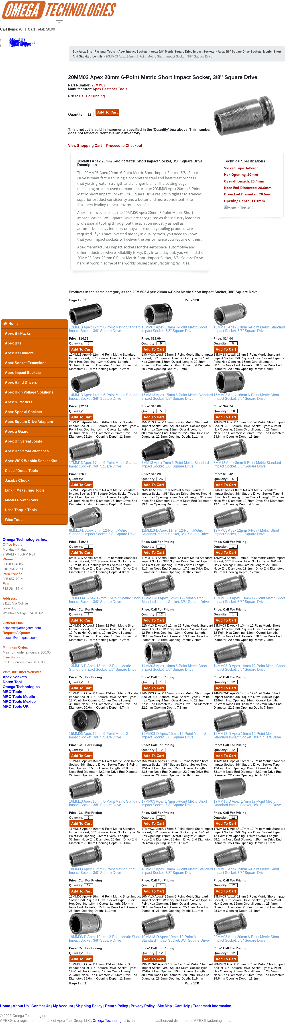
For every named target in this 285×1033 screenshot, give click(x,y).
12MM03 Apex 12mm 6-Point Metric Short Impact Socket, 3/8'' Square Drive (246, 532)
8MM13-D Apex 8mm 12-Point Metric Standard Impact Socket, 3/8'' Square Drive (102, 532)
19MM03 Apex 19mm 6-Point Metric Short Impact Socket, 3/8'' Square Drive (246, 871)
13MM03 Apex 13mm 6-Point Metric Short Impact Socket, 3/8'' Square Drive (174, 329)
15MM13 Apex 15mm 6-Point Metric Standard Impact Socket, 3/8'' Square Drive (177, 396)
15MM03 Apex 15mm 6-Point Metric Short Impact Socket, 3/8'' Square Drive (101, 735)
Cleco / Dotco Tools (21, 471)
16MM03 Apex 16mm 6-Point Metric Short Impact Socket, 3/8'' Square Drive (246, 396)
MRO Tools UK (15, 706)
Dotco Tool (12, 682)
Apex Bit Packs (18, 333)
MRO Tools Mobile (19, 696)
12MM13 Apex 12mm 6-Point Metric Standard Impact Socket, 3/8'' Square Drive (104, 329)
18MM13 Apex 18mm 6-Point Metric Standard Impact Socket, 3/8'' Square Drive (177, 871)
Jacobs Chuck (17, 480)
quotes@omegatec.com (20, 637)
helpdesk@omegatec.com (22, 628)
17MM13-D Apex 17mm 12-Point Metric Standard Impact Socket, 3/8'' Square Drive (247, 803)
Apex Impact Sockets (23, 373)
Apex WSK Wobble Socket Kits (31, 461)
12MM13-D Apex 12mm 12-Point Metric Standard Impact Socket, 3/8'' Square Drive (175, 600)
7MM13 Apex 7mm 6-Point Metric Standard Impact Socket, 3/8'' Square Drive (175, 464)
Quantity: (75, 114)
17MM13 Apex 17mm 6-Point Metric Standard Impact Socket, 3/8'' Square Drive (104, 464)
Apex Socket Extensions (26, 363)
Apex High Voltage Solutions (29, 392)
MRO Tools (12, 691)
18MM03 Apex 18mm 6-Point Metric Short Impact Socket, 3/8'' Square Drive (101, 871)
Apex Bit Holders (19, 353)
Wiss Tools (14, 520)
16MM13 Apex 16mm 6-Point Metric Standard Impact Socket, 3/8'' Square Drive (104, 803)
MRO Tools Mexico (19, 701)
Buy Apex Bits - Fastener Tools (94, 51)
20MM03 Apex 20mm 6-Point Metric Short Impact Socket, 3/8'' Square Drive (246, 938)
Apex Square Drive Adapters (29, 422)
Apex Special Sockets (23, 412)
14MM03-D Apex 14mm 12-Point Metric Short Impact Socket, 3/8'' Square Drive (249, 667)
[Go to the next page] (198, 300)
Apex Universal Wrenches (27, 451)
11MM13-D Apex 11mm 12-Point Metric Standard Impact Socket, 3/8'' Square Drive (175, 532)
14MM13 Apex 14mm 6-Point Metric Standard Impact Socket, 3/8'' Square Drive (104, 396)
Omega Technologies (21, 687)
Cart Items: (9, 29)
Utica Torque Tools (21, 510)
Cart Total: (36, 29)
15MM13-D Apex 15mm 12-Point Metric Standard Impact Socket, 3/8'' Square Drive (247, 735)
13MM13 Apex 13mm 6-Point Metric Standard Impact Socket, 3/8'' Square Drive (249, 329)
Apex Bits (13, 343)
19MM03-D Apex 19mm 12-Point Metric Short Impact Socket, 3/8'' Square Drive (104, 938)
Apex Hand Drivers (21, 382)
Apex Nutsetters (18, 402)
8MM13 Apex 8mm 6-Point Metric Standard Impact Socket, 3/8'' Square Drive (247, 464)
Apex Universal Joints (23, 441)
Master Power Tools (21, 500)
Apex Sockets (15, 677)
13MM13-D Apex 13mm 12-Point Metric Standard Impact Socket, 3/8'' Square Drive (102, 667)
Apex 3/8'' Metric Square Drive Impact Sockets (182, 51)
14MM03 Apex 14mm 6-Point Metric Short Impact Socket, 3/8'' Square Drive (174, 667)
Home (13, 324)
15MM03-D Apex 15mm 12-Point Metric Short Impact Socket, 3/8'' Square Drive (177, 735)
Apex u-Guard (16, 431)
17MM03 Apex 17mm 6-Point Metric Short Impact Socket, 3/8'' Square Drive (174, 803)
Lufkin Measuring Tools (25, 490)
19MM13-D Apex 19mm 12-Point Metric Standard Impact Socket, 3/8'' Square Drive (175, 938)
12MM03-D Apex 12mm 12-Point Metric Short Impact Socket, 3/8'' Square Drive (104, 600)
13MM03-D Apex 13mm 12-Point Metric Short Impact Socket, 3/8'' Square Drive (249, 600)
